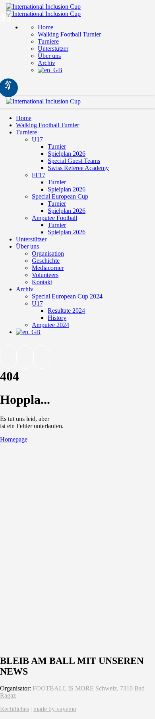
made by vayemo (54, 709)
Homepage (13, 439)
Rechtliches (14, 709)
